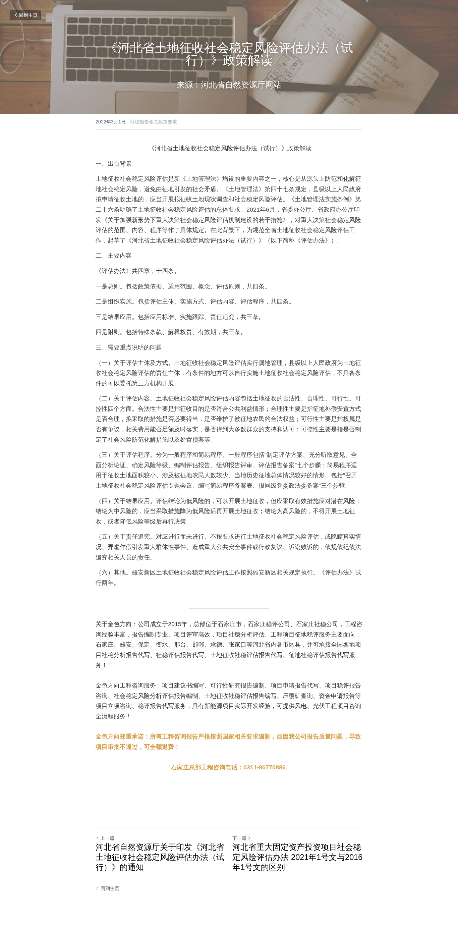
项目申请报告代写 (295, 685)
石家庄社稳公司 (317, 624)
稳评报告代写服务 (162, 706)
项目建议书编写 (183, 685)
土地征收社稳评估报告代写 (246, 655)
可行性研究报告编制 (237, 685)
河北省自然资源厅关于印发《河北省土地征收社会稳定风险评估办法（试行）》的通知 (160, 857)
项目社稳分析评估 (240, 634)
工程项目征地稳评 (295, 634)
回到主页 (28, 15)
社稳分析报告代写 (126, 655)
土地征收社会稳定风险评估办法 (215, 148)
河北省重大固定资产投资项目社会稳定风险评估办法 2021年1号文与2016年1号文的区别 (297, 857)
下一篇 (239, 838)
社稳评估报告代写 (180, 655)
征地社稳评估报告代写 (319, 655)
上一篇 (107, 838)
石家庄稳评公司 (269, 624)
